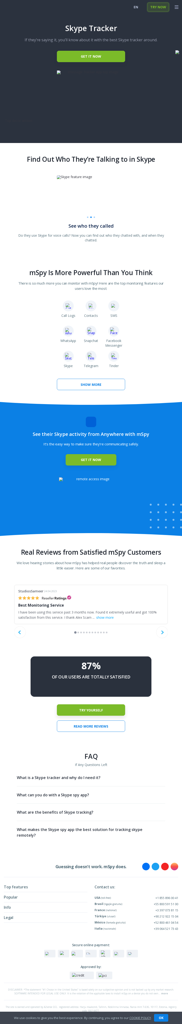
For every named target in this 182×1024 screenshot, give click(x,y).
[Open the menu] (176, 7)
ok (161, 1017)
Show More (91, 384)
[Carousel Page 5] (87, 632)
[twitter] (155, 866)
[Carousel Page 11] (104, 632)
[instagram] (174, 866)
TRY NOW (158, 7)
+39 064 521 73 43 (166, 929)
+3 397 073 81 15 (166, 910)
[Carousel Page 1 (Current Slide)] (75, 632)
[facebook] (146, 866)
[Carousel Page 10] (101, 632)
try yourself (91, 710)
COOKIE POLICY (140, 1018)
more (164, 993)
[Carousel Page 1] (87, 217)
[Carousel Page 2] (78, 632)
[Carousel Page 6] (90, 632)
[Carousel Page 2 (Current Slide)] (91, 217)
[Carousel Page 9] (98, 632)
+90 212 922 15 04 (166, 916)
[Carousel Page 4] (84, 632)
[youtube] (165, 866)
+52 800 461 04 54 (166, 922)
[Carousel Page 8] (95, 632)
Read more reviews (91, 726)
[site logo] (12, 7)
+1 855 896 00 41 (166, 898)
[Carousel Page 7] (92, 632)
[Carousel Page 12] (107, 632)
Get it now (91, 56)
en (136, 7)
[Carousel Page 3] (94, 217)
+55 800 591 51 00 (166, 904)
